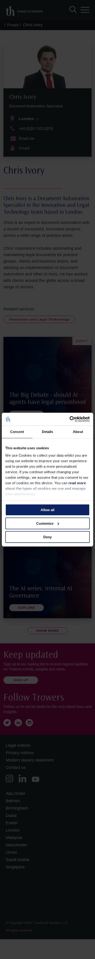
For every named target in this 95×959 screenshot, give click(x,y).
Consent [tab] (17, 432)
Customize (44, 523)
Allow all (47, 510)
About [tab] (78, 432)
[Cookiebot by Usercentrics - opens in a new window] (69, 419)
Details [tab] (47, 432)
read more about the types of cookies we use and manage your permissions (45, 488)
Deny (47, 537)
